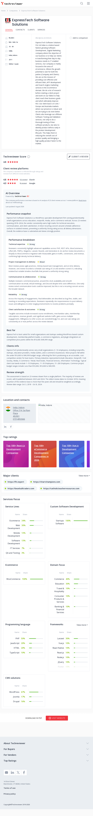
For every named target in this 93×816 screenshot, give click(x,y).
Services (41, 30)
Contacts (20, 30)
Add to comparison (80, 38)
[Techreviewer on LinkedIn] (12, 772)
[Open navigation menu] (88, 3)
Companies (13, 11)
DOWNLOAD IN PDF (33, 718)
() (23, 179)
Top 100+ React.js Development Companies (15, 449)
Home (3, 11)
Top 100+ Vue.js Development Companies (70, 449)
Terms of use (10, 788)
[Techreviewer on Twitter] (18, 772)
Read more (82, 200)
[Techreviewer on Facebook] (24, 772)
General (9, 30)
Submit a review (79, 156)
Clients (31, 30)
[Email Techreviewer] (6, 772)
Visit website (58, 718)
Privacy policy (10, 794)
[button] (64, 413)
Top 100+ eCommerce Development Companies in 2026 (41, 453)
